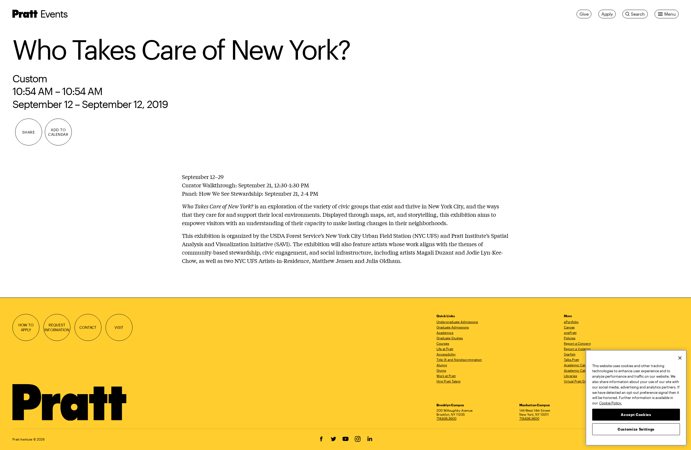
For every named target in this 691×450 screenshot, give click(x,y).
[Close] (680, 358)
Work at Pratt (446, 376)
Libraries (570, 376)
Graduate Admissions (452, 327)
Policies (569, 338)
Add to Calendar (58, 132)
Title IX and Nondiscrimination (459, 359)
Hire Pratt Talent (448, 381)
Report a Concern (577, 343)
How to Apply (25, 327)
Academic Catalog (578, 365)
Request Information (56, 327)
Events (54, 13)
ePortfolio (571, 322)
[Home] (69, 402)
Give (584, 13)
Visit (118, 327)
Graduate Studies (449, 338)
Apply (607, 13)
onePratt (570, 332)
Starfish (569, 354)
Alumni (441, 365)
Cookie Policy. (610, 403)
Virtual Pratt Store (577, 381)
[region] (636, 398)
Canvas (569, 327)
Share (28, 132)
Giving (441, 370)
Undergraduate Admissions (457, 322)
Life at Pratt (444, 349)
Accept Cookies (636, 414)
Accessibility (446, 354)
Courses (442, 343)
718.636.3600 (446, 418)
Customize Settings (636, 429)
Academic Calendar (579, 370)
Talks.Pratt (571, 359)
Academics (444, 332)
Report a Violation (577, 349)
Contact (87, 327)
